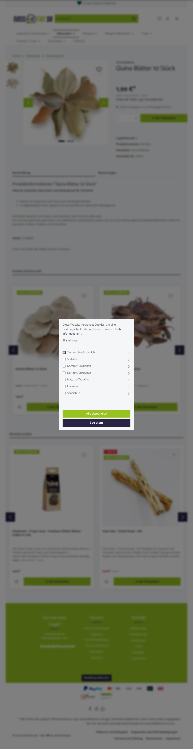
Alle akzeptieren (96, 413)
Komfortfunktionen (79, 366)
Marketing (73, 386)
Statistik (72, 359)
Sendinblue (73, 393)
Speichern (96, 422)
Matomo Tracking (78, 379)
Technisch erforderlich (81, 352)
